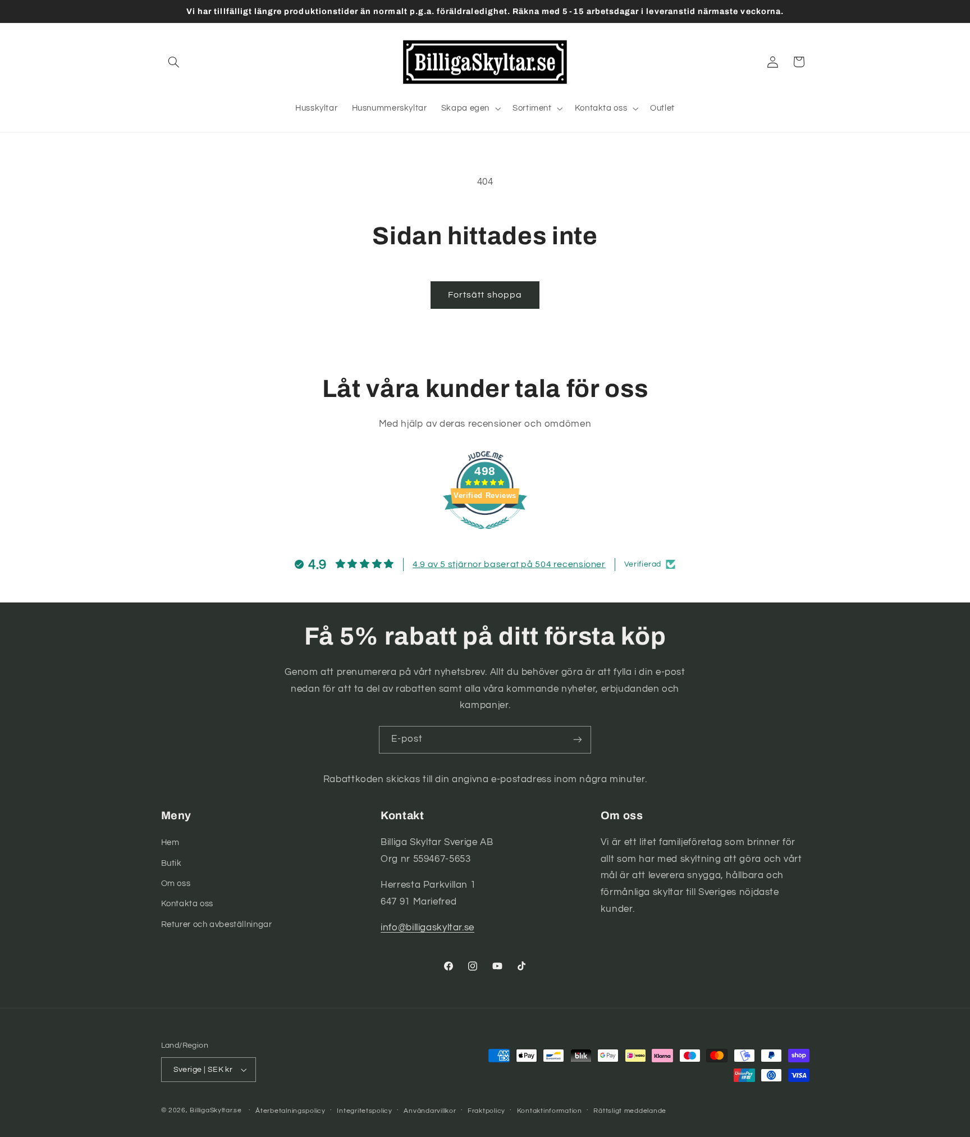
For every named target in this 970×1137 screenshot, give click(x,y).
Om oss (176, 883)
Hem (170, 842)
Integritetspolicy (364, 1111)
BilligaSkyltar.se (216, 1110)
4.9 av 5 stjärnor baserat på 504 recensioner (509, 564)
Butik (171, 863)
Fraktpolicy (486, 1111)
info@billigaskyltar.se (427, 928)
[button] (174, 62)
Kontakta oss (187, 903)
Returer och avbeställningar (216, 924)
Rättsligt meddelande (629, 1111)
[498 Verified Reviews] (485, 535)
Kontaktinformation (549, 1111)
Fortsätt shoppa (485, 294)
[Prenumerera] (578, 740)
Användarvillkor (430, 1111)
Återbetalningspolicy (290, 1111)
